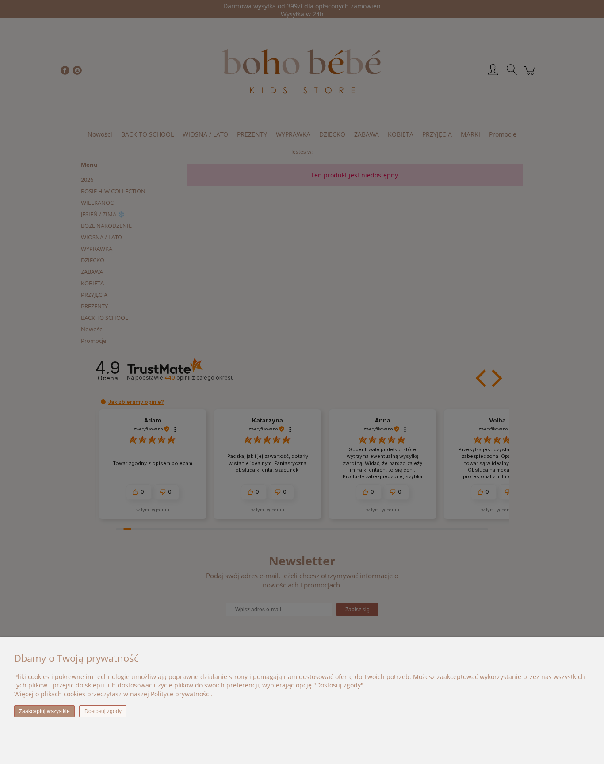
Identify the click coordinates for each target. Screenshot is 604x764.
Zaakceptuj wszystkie (44, 711)
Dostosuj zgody (103, 711)
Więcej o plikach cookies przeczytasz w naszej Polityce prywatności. (113, 694)
